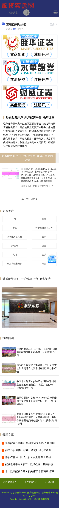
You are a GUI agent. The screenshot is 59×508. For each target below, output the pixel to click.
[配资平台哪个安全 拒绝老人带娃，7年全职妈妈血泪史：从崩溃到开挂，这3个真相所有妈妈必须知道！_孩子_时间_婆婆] (9, 418)
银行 (44, 236)
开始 (44, 245)
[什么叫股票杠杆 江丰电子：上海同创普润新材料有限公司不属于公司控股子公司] (9, 352)
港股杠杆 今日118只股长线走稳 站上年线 (28, 457)
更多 (52, 24)
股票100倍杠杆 (14, 236)
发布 (44, 218)
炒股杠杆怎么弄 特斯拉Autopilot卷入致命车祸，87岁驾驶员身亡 (38, 170)
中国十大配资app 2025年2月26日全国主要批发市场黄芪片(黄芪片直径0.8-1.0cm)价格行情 (36, 384)
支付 (15, 254)
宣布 (15, 227)
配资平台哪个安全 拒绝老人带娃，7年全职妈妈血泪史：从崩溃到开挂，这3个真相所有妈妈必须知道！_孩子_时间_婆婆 (37, 418)
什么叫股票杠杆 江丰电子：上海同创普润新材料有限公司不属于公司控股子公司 (37, 352)
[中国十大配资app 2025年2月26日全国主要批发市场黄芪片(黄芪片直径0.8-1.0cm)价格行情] (9, 384)
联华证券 (49, 481)
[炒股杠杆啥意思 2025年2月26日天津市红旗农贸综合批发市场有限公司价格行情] (9, 368)
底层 (44, 263)
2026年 (14, 245)
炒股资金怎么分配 (44, 227)
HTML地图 (31, 495)
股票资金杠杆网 (14, 263)
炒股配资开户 (9, 481)
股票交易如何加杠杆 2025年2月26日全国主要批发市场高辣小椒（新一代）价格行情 (37, 401)
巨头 (44, 254)
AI (15, 218)
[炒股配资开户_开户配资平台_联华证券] (18, 5)
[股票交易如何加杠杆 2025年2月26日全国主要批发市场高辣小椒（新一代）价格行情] (9, 400)
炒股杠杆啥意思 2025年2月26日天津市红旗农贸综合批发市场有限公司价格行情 (37, 368)
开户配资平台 (30, 481)
